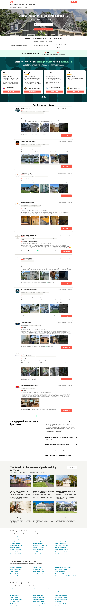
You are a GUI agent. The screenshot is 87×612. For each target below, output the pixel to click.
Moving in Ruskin (59, 593)
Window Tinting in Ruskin (60, 603)
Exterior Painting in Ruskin (15, 569)
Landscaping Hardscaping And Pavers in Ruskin (43, 608)
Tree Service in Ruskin (14, 601)
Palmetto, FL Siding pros (15, 549)
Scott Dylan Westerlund (15, 489)
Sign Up (74, 1)
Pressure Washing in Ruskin (38, 593)
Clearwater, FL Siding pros (60, 536)
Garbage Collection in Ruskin (39, 603)
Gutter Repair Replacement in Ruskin (18, 578)
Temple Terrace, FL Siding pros (61, 549)
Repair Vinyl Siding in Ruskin (16, 567)
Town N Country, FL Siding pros (62, 551)
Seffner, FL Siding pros (37, 551)
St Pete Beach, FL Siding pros (61, 545)
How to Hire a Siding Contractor (64, 517)
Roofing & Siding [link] (13, 7)
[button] (25, 127)
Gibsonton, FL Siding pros (15, 536)
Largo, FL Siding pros (59, 553)
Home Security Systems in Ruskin (62, 608)
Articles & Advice (32, 4)
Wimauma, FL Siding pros (15, 543)
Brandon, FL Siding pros (15, 547)
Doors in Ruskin (58, 601)
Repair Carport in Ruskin (38, 578)
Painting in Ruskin (59, 591)
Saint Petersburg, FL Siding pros (17, 553)
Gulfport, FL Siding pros (38, 549)
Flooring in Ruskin (14, 603)
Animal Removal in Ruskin (61, 569)
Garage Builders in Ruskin (60, 573)
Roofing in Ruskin (14, 571)
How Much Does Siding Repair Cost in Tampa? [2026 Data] (65, 492)
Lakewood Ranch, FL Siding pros (40, 545)
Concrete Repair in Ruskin (38, 601)
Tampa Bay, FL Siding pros (15, 541)
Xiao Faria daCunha (37, 489)
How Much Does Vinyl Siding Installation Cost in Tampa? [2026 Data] (43, 492)
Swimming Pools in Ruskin (15, 605)
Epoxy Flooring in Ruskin (60, 589)
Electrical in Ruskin (14, 591)
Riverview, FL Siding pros (15, 539)
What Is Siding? (14, 517)
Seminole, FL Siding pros (60, 556)
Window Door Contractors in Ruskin (62, 567)
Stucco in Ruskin (36, 575)
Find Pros (43, 29)
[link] (4, 88)
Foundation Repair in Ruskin (61, 595)
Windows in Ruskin (14, 573)
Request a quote (11, 91)
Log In (67, 1)
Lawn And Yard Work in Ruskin (16, 599)
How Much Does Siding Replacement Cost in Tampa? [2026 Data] (19, 492)
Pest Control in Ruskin (15, 593)
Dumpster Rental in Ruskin (38, 597)
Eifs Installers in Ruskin (38, 569)
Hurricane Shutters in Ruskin (39, 573)
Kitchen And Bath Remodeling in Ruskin (41, 589)
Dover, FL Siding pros (37, 556)
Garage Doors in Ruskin (60, 571)
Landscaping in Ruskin (15, 595)
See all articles (72, 467)
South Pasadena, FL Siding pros (39, 553)
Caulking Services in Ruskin (38, 571)
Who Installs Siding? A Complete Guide (43, 517)
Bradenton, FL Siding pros (38, 547)
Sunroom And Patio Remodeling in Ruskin (19, 608)
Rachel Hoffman (13, 514)
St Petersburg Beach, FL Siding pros (17, 556)
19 (50, 415)
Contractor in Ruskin (37, 567)
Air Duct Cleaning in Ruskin (61, 599)
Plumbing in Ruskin (14, 589)
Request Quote (66, 135)
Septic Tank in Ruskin (59, 605)
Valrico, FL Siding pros (15, 551)
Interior (11, 4)
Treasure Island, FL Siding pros (61, 543)
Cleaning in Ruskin (37, 605)
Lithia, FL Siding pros (37, 539)
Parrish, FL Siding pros (37, 536)
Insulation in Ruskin (14, 575)
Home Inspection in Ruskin (61, 597)
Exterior (16, 4)
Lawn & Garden (21, 4)
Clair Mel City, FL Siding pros (16, 545)
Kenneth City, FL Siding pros (61, 541)
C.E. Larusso (35, 514)
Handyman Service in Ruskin (39, 591)
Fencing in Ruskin (14, 597)
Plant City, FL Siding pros (60, 547)
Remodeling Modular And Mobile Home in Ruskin (65, 575)
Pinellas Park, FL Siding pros (61, 539)
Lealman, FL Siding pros (38, 543)
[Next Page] (53, 416)
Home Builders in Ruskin (38, 595)
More (27, 4)
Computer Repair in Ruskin (38, 599)
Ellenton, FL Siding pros (38, 541)
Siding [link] (19, 7)
